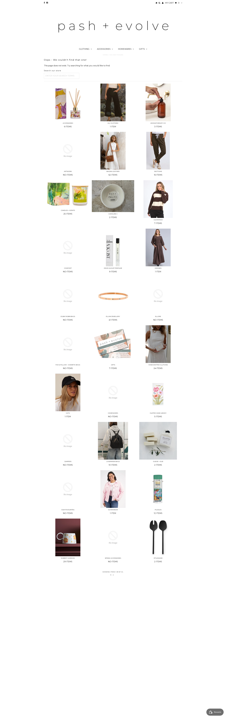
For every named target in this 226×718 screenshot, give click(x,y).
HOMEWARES (124, 49)
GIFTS (142, 49)
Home (105, 55)
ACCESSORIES (104, 49)
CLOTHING (84, 49)
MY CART (172, 3)
